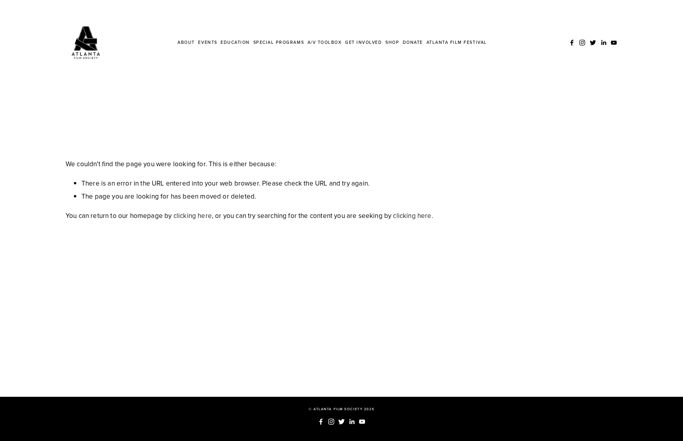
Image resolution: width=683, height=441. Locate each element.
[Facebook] (571, 42)
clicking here (193, 215)
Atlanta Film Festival (456, 42)
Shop (392, 42)
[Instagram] (582, 42)
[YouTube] (613, 42)
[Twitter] (592, 42)
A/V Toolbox (325, 42)
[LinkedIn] (603, 42)
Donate (413, 42)
